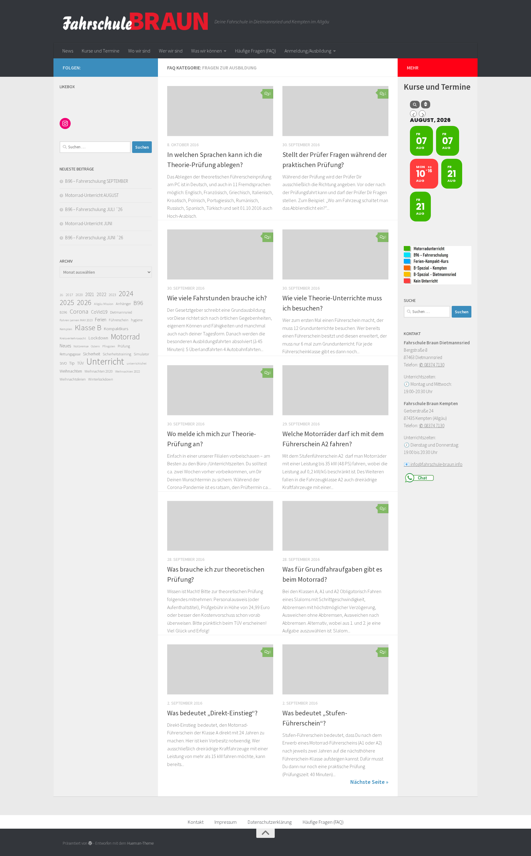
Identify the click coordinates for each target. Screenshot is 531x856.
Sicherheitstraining (117, 354)
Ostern (95, 346)
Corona (79, 311)
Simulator (141, 354)
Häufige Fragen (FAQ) (255, 51)
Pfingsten (108, 346)
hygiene (137, 320)
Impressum (225, 822)
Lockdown (98, 338)
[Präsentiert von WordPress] (90, 843)
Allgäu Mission (103, 304)
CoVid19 (99, 312)
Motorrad (125, 336)
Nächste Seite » (369, 781)
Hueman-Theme (140, 843)
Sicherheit (91, 354)
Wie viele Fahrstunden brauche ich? (217, 298)
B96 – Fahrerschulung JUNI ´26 (94, 237)
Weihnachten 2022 (127, 371)
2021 (89, 294)
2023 (112, 294)
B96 (138, 303)
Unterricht (105, 361)
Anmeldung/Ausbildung (308, 51)
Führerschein (118, 320)
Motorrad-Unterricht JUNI (88, 223)
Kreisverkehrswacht (73, 338)
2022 (101, 294)
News (67, 51)
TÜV (80, 363)
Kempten (66, 329)
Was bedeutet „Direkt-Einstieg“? (212, 713)
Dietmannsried (121, 312)
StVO (63, 363)
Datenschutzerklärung (270, 822)
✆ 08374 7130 (431, 365)
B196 (63, 312)
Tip (72, 363)
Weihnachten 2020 (99, 371)
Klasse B (88, 327)
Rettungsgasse (70, 354)
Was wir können (206, 51)
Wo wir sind (139, 51)
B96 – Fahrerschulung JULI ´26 (93, 209)
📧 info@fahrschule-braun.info (433, 464)
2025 (67, 302)
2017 (69, 294)
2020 (79, 294)
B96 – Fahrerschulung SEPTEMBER (96, 181)
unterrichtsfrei (137, 363)
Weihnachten (71, 371)
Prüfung (124, 346)
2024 (126, 293)
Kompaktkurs (116, 328)
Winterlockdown (100, 379)
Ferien (100, 319)
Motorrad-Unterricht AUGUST (92, 195)
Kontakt (195, 822)
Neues (65, 346)
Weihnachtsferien (73, 379)
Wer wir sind (171, 51)
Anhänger (123, 303)
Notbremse (80, 346)
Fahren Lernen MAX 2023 (76, 320)
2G (61, 295)
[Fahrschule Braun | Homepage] (135, 21)
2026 (84, 302)
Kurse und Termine (101, 51)
